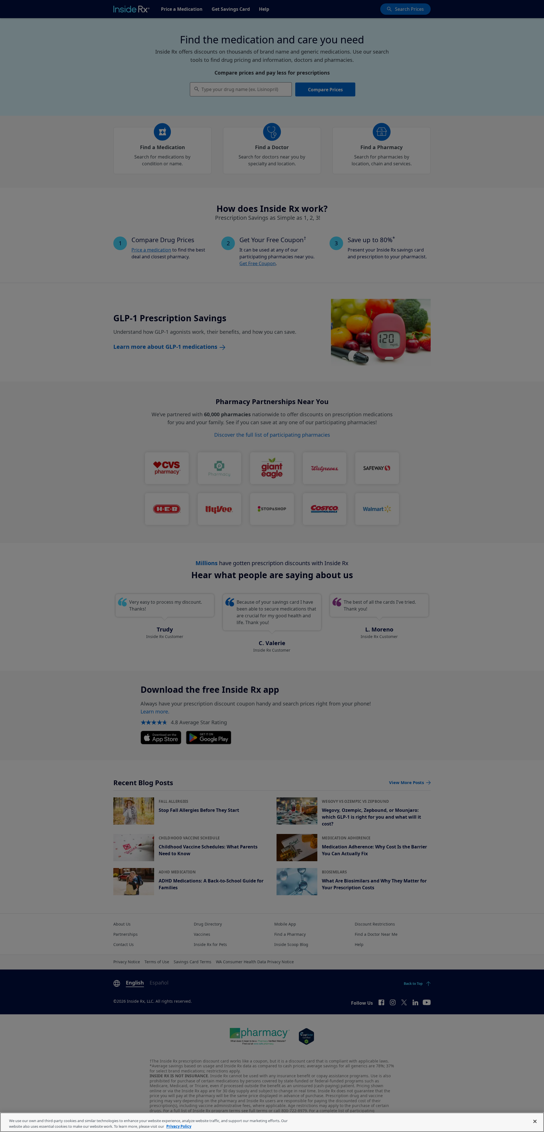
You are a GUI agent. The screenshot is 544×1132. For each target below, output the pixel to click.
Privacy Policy (178, 1126)
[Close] (535, 1121)
